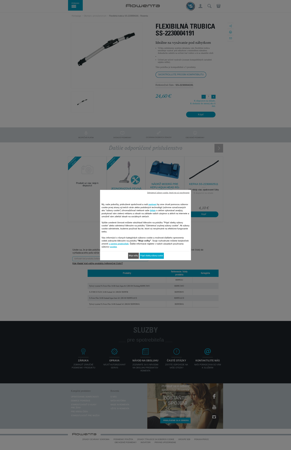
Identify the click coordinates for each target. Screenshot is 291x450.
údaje (153, 210)
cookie (113, 246)
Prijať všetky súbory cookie (151, 256)
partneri (153, 204)
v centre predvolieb (119, 243)
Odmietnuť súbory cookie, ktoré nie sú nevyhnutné (168, 193)
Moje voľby (133, 256)
